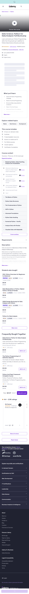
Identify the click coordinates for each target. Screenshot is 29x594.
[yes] (10, 425)
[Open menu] (3, 6)
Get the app (5, 535)
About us (4, 516)
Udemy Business (6, 553)
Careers (4, 518)
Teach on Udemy (6, 538)
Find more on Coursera (7, 527)
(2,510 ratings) (13, 46)
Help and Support (6, 545)
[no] (12, 425)
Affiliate (3, 542)
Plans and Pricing (6, 540)
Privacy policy (5, 563)
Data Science (5, 11)
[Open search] (21, 6)
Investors (4, 525)
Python (12, 11)
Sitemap (4, 565)
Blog (3, 523)
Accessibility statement (7, 561)
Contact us (4, 520)
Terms (3, 568)
